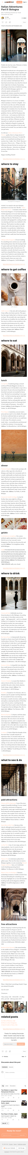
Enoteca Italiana (5, 665)
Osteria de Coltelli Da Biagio (9, 497)
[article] (14, 1093)
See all (4, 1123)
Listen (24, 18)
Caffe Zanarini (5, 311)
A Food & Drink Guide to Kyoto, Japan (8, 1102)
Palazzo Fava (4, 859)
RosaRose (3, 693)
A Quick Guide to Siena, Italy (9, 1025)
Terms (15, 1144)
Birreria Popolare (6, 715)
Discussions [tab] (12, 1086)
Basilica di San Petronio (7, 948)
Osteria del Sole (5, 613)
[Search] (25, 1085)
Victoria (7, 17)
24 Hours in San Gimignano (9, 1023)
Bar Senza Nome (5, 637)
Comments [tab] (4, 1067)
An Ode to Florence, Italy (8, 1021)
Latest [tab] (6, 1086)
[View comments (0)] (6, 22)
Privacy (11, 1144)
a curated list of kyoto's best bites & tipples (10, 1105)
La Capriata (4, 384)
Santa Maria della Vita (7, 825)
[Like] (2, 22)
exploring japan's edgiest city (8, 1116)
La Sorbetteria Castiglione (8, 536)
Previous (6, 1056)
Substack (6, 1152)
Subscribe (19, 2)
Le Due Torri (4, 845)
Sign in (25, 2)
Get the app (21, 1148)
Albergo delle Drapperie (8, 240)
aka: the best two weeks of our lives (10, 1094)
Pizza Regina (4, 412)
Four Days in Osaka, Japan (9, 1114)
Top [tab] (3, 1086)
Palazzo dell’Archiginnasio (8, 803)
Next (23, 1056)
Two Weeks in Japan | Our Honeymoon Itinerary (9, 1091)
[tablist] (7, 1067)
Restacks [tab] (11, 1067)
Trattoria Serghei (6, 469)
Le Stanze (4, 733)
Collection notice (22, 1144)
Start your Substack (10, 1148)
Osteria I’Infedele (6, 681)
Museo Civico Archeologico (9, 873)
